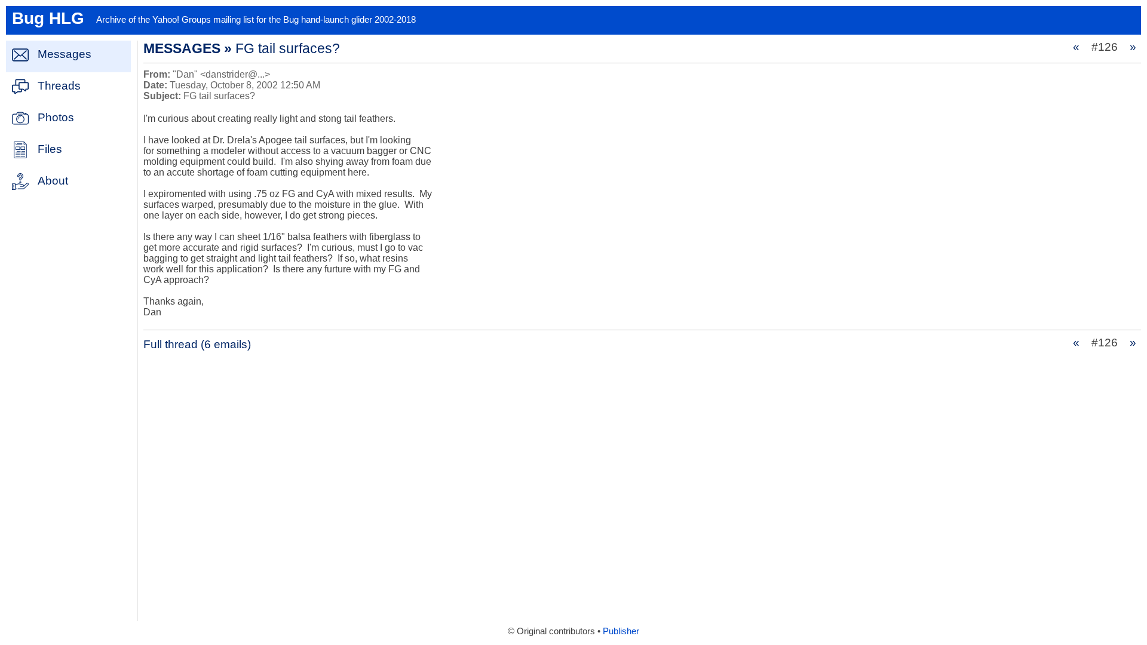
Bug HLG (48, 18)
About (53, 180)
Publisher (621, 631)
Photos (56, 117)
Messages (64, 54)
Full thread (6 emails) (197, 344)
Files (50, 149)
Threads (59, 85)
